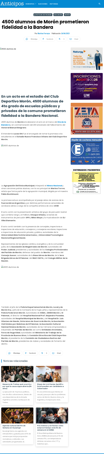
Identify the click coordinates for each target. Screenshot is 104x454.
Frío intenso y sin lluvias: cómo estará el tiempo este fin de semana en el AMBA (50, 428)
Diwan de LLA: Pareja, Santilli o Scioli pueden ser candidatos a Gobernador (50, 386)
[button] (99, 4)
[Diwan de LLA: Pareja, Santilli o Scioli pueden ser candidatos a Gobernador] (52, 374)
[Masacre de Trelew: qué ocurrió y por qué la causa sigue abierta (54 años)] (17, 374)
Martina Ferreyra (44, 33)
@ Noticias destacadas (43, 15)
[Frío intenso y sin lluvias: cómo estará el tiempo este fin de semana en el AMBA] (52, 416)
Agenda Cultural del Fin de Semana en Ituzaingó (14, 427)
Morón (67, 15)
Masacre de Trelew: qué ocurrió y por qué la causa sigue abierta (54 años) (17, 386)
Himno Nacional (54, 185)
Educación (58, 15)
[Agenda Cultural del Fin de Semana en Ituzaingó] (17, 416)
